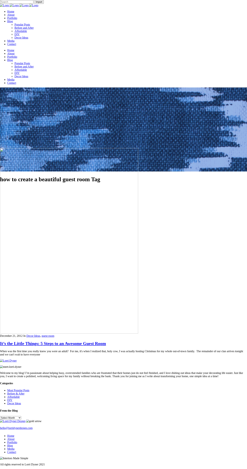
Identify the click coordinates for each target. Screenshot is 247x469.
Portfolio (12, 442)
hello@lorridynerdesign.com (16, 428)
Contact (11, 452)
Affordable (13, 396)
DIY (9, 400)
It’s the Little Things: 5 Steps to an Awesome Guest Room (53, 343)
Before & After (15, 393)
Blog (10, 445)
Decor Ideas (33, 335)
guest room (48, 335)
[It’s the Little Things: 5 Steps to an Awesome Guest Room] (69, 332)
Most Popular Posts (18, 390)
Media (10, 448)
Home (10, 435)
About (10, 439)
